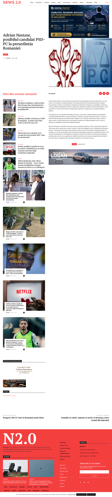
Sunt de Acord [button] (91, 494)
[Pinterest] (107, 93)
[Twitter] (104, 93)
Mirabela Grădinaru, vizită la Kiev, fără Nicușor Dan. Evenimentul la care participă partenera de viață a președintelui (15, 197)
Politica (5, 54)
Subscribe (94, 476)
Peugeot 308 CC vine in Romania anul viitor (23, 418)
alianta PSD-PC (81, 144)
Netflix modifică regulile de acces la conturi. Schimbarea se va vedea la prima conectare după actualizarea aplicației (15, 307)
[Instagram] (84, 482)
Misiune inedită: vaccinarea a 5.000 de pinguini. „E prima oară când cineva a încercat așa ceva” (31, 121)
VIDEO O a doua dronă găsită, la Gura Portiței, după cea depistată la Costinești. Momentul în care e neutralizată (41, 482)
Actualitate (20, 100)
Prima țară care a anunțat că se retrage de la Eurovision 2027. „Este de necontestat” (31, 135)
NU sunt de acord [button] (81, 494)
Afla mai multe (72, 494)
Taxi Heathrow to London (9, 395)
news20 (8, 58)
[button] (107, 2)
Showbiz (20, 158)
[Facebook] (100, 93)
